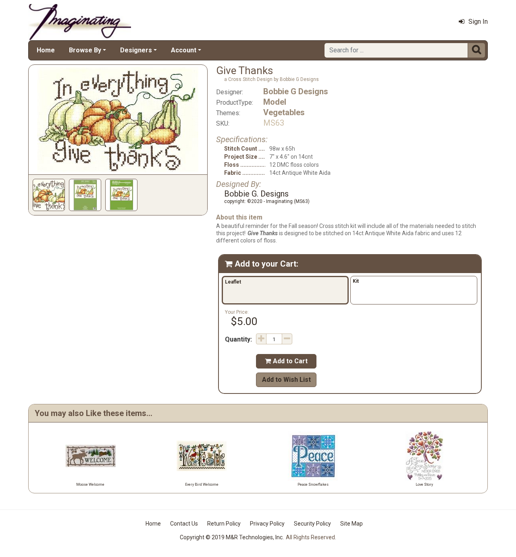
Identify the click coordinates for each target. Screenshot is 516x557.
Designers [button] (136, 50)
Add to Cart (286, 361)
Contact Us (184, 523)
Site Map (351, 523)
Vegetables (284, 112)
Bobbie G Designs (295, 91)
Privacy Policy (267, 523)
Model (274, 102)
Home (46, 50)
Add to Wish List (286, 379)
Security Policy (312, 523)
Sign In (478, 21)
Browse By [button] (85, 50)
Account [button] (183, 50)
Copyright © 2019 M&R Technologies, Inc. (232, 537)
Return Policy (224, 523)
